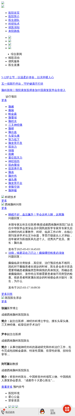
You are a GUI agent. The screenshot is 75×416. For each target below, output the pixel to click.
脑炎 (11, 172)
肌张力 (12, 146)
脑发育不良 (15, 143)
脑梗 (11, 128)
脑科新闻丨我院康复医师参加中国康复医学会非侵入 (33, 90)
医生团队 (14, 20)
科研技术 (14, 23)
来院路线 (14, 30)
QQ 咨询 (52, 411)
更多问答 (7, 293)
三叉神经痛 (15, 124)
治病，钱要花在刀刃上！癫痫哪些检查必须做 (36, 252)
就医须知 (14, 27)
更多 (4, 100)
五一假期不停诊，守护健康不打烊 (22, 83)
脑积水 (12, 121)
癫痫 (11, 110)
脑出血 (12, 132)
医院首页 (14, 12)
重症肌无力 (15, 157)
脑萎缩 (12, 117)
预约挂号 (18, 386)
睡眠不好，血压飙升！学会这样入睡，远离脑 (36, 214)
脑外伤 (12, 175)
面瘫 (11, 153)
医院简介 (14, 16)
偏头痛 (12, 179)
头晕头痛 (14, 135)
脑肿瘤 (12, 190)
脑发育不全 (15, 183)
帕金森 (12, 113)
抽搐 (11, 150)
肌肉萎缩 (14, 164)
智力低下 (14, 139)
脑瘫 (11, 106)
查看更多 (7, 386)
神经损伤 (14, 161)
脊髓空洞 (14, 186)
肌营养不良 (15, 168)
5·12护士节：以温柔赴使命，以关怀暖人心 (27, 77)
